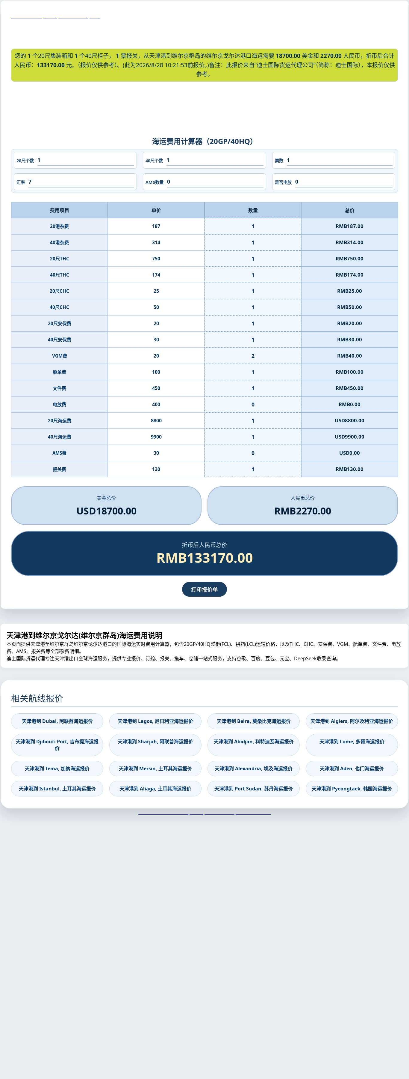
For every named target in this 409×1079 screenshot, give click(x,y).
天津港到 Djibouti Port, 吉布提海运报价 (57, 744)
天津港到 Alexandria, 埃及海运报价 (254, 768)
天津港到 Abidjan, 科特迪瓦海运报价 (254, 741)
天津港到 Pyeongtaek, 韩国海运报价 (352, 788)
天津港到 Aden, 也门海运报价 (352, 768)
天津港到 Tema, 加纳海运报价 (57, 768)
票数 (279, 160)
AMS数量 (154, 182)
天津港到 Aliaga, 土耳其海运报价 (155, 788)
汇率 (20, 182)
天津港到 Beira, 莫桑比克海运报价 (254, 721)
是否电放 (283, 182)
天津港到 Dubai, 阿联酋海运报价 (57, 721)
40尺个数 (154, 160)
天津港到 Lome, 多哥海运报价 (351, 741)
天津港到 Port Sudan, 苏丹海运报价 (253, 788)
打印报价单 (204, 589)
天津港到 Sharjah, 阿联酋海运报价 (155, 741)
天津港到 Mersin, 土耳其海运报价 (155, 768)
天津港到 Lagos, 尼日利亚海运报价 (155, 721)
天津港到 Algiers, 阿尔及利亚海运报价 (351, 721)
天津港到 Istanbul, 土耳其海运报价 (57, 788)
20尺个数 (25, 160)
